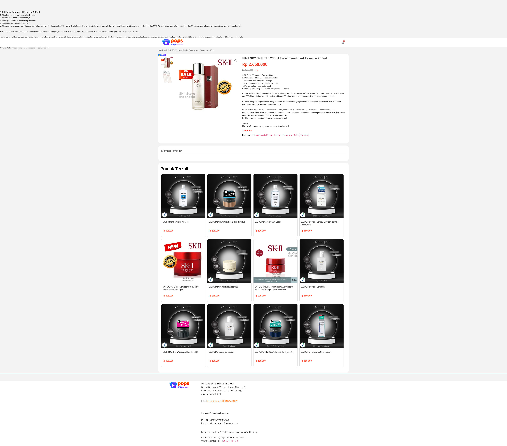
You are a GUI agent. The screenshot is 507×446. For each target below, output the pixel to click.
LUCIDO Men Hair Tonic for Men (176, 222)
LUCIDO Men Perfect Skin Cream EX (223, 287)
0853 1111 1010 (230, 441)
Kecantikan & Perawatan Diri (266, 135)
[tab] (171, 151)
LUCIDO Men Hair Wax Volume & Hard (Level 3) (274, 352)
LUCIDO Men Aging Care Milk (313, 287)
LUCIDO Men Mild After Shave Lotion (316, 352)
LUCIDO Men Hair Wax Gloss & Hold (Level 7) (227, 222)
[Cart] (343, 42)
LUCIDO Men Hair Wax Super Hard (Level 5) (180, 352)
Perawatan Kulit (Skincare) (295, 135)
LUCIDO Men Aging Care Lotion (221, 352)
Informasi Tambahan (171, 150)
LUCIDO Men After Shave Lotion (268, 222)
